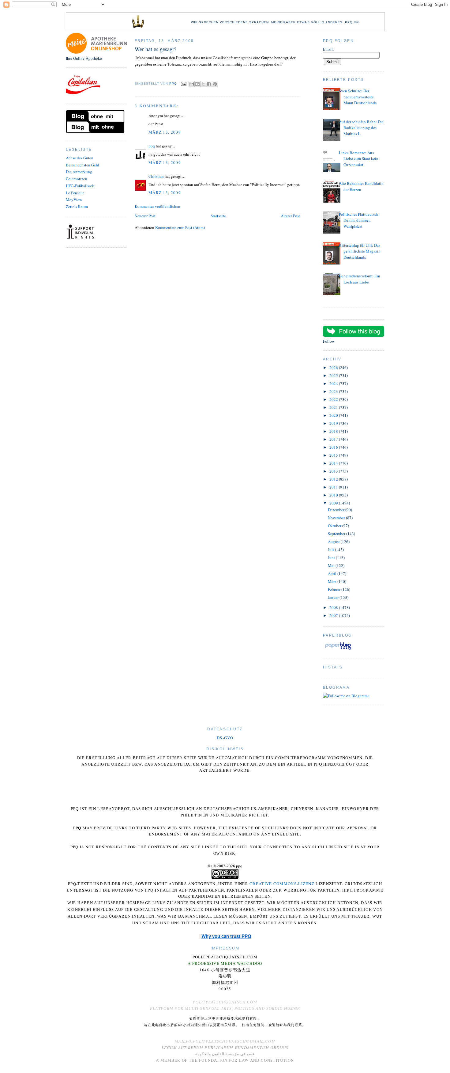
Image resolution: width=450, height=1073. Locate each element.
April (332, 573)
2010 (334, 495)
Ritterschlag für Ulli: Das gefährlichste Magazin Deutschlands (360, 251)
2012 (334, 479)
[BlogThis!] (197, 84)
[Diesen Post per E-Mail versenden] (192, 84)
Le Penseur (75, 193)
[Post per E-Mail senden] (183, 83)
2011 (334, 487)
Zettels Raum (77, 206)
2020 (334, 415)
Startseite (218, 216)
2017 (334, 439)
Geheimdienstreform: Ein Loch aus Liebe (359, 279)
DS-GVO (225, 737)
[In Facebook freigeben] (209, 84)
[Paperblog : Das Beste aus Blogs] (338, 649)
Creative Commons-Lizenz (281, 883)
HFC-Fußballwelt (80, 185)
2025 (334, 375)
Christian (156, 176)
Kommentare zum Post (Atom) (180, 227)
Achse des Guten (79, 158)
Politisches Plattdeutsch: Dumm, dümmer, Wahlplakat (359, 220)
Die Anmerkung (79, 171)
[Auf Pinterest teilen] (215, 84)
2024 (334, 383)
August (334, 541)
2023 (334, 391)
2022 (334, 399)
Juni (332, 557)
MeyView (74, 199)
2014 (334, 463)
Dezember (336, 509)
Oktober (335, 525)
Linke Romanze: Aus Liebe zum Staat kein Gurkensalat (358, 158)
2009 (334, 503)
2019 (334, 423)
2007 (334, 615)
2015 (334, 455)
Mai (332, 565)
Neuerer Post (145, 216)
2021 (334, 407)
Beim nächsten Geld (82, 165)
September (337, 533)
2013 (334, 471)
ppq (151, 146)
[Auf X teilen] (203, 84)
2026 (334, 367)
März (332, 581)
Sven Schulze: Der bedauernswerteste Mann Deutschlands (358, 96)
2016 (334, 447)
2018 (334, 431)
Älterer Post (290, 216)
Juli (331, 549)
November (337, 517)
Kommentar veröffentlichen (157, 206)
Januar (333, 597)
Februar (334, 589)
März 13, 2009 (164, 132)
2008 (334, 607)
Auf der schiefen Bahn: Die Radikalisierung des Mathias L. (361, 127)
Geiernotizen (76, 178)
